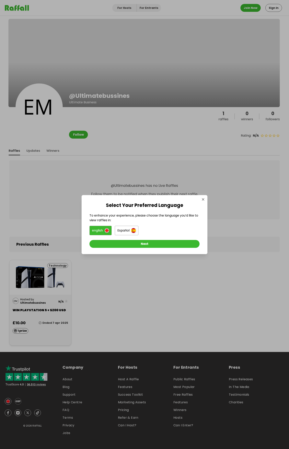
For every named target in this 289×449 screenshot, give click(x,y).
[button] (100, 230)
